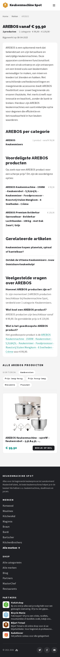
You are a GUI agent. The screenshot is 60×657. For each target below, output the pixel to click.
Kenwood (8, 505)
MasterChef (9, 583)
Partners (8, 578)
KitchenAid (9, 516)
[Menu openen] (54, 5)
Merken (15, 16)
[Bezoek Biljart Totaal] (6, 624)
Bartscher (8, 537)
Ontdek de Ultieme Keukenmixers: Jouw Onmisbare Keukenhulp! (30, 262)
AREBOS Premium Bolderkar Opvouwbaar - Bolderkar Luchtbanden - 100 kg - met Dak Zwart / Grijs (24, 219)
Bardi (6, 532)
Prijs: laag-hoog (14, 379)
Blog (5, 573)
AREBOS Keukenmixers (14, 142)
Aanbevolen (27, 372)
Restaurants (10, 588)
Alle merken (9, 567)
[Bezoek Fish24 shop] (6, 604)
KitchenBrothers (12, 542)
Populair (25, 385)
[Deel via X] (40, 650)
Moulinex (8, 511)
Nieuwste (10, 385)
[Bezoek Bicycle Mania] (6, 614)
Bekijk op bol (43, 448)
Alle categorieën (12, 562)
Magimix (7, 521)
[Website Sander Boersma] (16, 650)
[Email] (54, 650)
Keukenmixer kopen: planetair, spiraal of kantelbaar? (29, 249)
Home (5, 16)
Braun (6, 526)
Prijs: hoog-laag (37, 379)
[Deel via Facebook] (47, 650)
